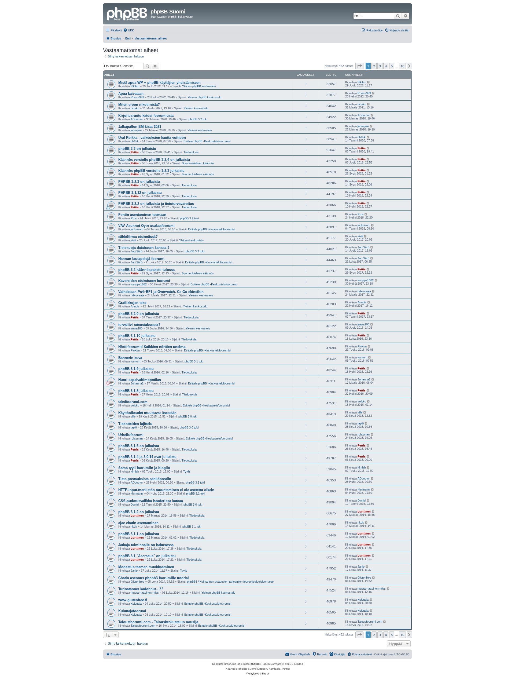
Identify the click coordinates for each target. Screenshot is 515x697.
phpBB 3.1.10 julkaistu (137, 336)
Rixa (134, 218)
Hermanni (137, 493)
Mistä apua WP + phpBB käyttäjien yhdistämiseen (159, 83)
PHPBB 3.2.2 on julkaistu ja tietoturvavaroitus (156, 204)
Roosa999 (137, 97)
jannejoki (136, 130)
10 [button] (402, 66)
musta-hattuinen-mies (145, 592)
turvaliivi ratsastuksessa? (139, 325)
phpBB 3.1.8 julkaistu (136, 391)
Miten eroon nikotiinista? (139, 105)
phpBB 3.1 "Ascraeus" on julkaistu (147, 556)
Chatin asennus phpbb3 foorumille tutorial (153, 578)
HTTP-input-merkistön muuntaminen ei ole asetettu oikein (166, 490)
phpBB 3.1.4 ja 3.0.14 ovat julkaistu (147, 457)
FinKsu (135, 350)
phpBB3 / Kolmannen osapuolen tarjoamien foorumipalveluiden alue (230, 581)
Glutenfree (137, 581)
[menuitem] (128, 30)
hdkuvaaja (137, 295)
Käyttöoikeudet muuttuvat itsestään (147, 413)
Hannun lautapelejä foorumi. (141, 259)
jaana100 (136, 328)
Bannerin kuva (130, 358)
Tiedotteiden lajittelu (135, 424)
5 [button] (392, 66)
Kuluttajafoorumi (132, 611)
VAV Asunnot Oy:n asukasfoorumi (146, 226)
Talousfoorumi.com (143, 625)
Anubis (135, 306)
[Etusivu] (127, 13)
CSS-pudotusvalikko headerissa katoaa (150, 501)
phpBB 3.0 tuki (187, 416)
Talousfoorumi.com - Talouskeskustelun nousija (158, 622)
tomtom (135, 361)
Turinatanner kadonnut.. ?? (140, 589)
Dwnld (135, 504)
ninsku (135, 108)
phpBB (255, 663)
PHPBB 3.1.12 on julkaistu (140, 193)
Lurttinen (137, 515)
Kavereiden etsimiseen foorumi (144, 281)
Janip (134, 570)
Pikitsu (135, 86)
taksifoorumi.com (133, 402)
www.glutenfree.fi (132, 600)
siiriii (133, 240)
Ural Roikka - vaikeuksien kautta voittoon (152, 138)
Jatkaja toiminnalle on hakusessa (146, 545)
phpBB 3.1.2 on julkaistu (138, 512)
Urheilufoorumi (131, 435)
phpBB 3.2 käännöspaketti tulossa (146, 270)
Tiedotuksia (190, 152)
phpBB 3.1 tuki (194, 361)
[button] (359, 66)
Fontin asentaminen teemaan (142, 215)
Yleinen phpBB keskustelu (199, 86)
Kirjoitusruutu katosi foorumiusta (146, 116)
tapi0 (134, 427)
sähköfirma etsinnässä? (138, 237)
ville (133, 416)
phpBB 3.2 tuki (198, 119)
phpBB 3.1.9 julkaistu (136, 369)
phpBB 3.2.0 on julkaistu (138, 314)
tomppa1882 (139, 284)
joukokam (137, 229)
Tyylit (186, 471)
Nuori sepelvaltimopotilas (139, 380)
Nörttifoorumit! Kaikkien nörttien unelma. (152, 347)
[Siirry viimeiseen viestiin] (368, 82)
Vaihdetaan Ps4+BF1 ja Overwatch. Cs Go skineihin (161, 292)
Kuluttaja (136, 603)
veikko (135, 405)
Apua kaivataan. (131, 94)
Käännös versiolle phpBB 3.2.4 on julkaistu (154, 160)
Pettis (135, 152)
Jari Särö (136, 251)
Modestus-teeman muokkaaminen (146, 567)
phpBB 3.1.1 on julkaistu (138, 534)
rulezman (137, 438)
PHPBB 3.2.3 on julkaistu (139, 182)
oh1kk (135, 141)
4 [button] (386, 66)
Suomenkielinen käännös (198, 163)
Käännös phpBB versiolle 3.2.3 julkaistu (151, 171)
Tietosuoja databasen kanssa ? (144, 248)
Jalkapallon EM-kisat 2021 (139, 127)
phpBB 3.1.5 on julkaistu (138, 446)
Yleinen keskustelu (196, 108)
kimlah (135, 471)
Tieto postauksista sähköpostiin (144, 479)
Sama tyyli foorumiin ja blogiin (144, 468)
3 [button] (380, 66)
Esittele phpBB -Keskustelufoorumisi (206, 141)
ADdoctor (137, 119)
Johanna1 (137, 383)
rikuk (134, 526)
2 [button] (374, 66)
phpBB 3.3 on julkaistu (137, 149)
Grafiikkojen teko (132, 303)
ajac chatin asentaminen (138, 523)
